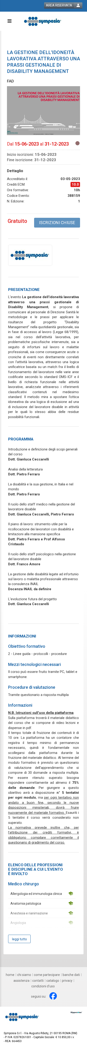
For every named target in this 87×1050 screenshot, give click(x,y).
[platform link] (42, 21)
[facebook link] (53, 996)
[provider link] (30, 255)
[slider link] (76, 1012)
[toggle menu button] (9, 21)
